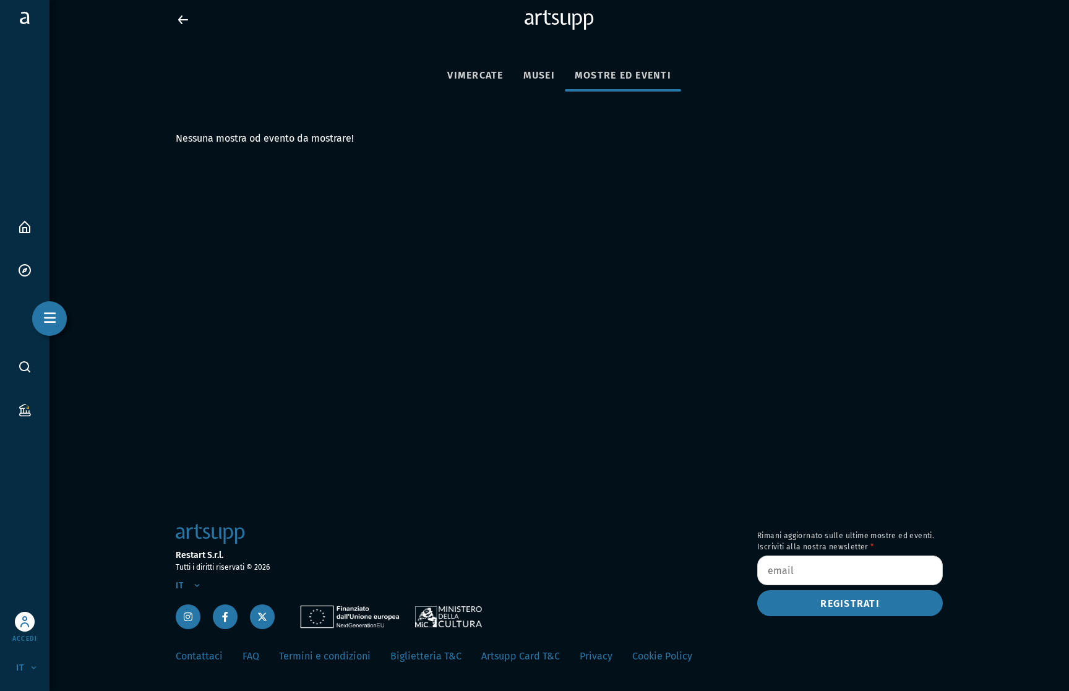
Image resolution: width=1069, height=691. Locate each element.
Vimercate (475, 75)
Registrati (850, 603)
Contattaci (199, 656)
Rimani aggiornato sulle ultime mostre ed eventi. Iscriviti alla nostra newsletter (845, 541)
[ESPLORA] (24, 269)
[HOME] (24, 226)
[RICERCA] (24, 366)
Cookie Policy (662, 656)
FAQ (251, 656)
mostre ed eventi (623, 75)
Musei (539, 75)
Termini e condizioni (325, 656)
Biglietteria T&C (426, 656)
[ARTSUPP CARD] (24, 409)
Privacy (596, 656)
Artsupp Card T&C (520, 656)
